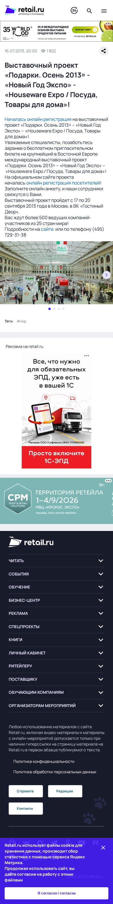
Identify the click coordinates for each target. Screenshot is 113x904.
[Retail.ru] (32, 10)
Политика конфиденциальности (43, 761)
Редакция (64, 791)
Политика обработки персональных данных (54, 771)
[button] (56, 560)
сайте (47, 229)
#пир (21, 321)
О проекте (25, 791)
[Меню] (104, 10)
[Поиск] (89, 10)
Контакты (25, 808)
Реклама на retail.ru (24, 346)
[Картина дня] (74, 10)
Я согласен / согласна (57, 893)
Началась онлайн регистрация (38, 119)
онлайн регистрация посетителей (63, 183)
